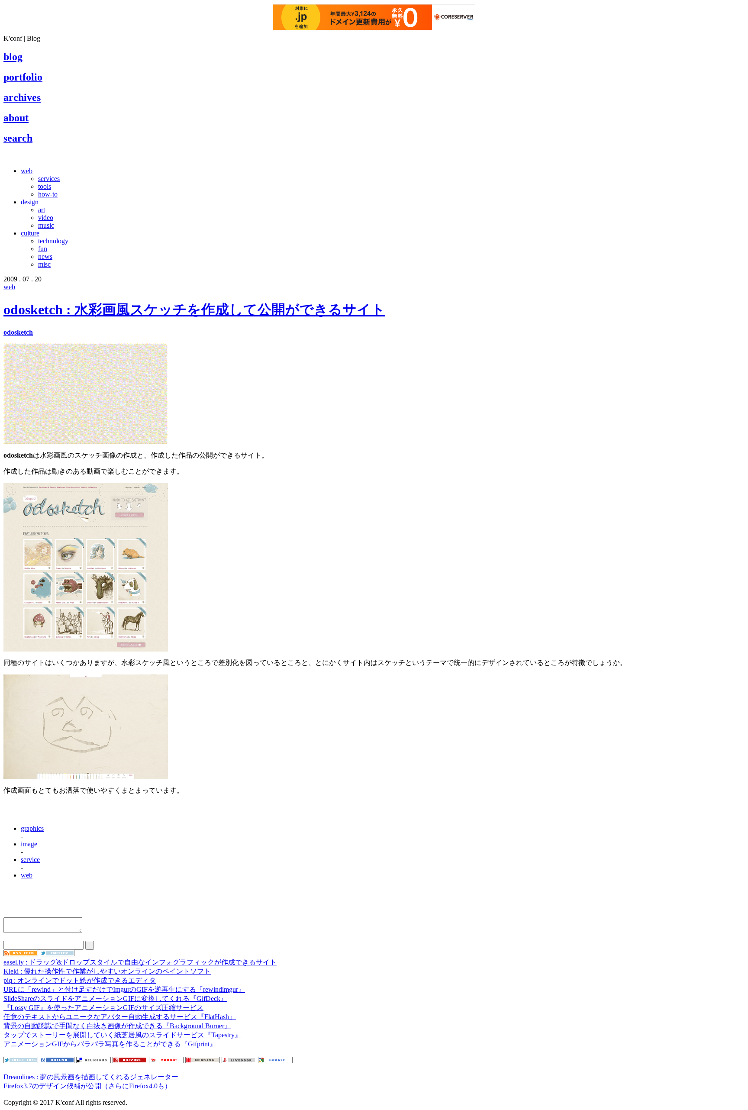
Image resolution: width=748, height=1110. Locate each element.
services (49, 178)
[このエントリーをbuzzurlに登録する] (130, 1061)
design (30, 202)
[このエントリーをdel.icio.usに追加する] (93, 1061)
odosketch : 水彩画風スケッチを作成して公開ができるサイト (194, 309)
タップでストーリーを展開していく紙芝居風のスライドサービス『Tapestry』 (122, 1035)
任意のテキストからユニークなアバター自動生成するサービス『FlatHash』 (119, 1016)
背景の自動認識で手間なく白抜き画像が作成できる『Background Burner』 (117, 1025)
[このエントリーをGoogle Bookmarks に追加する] (275, 1061)
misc (44, 264)
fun (42, 248)
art (41, 209)
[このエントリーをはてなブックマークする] (57, 1061)
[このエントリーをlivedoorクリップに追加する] (239, 1061)
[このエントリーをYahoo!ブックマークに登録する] (166, 1061)
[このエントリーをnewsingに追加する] (202, 1061)
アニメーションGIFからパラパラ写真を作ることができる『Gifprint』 (109, 1044)
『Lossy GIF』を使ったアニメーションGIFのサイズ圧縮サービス (103, 1007)
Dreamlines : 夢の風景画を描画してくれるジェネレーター (90, 1077)
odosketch (18, 332)
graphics (32, 828)
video (45, 217)
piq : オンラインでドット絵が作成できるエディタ (79, 980)
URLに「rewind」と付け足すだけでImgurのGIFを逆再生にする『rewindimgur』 (124, 989)
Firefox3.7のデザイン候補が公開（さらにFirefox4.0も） (87, 1086)
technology (53, 241)
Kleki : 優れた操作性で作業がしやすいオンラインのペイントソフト (107, 971)
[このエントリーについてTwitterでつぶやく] (20, 1061)
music (46, 225)
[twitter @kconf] (57, 954)
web (26, 170)
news (45, 256)
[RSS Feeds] (20, 954)
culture (30, 233)
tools (44, 186)
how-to (48, 194)
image (29, 844)
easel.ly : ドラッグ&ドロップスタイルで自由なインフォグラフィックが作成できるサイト (140, 962)
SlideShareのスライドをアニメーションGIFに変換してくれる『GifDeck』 (115, 998)
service (30, 859)
